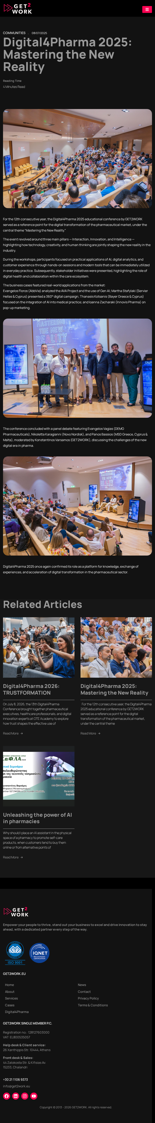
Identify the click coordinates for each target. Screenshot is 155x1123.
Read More (13, 733)
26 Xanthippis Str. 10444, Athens (26, 1050)
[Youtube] (33, 1096)
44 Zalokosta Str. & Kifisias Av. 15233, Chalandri (24, 1065)
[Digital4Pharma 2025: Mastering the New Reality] (116, 647)
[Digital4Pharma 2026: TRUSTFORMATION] (38, 647)
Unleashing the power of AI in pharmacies (37, 818)
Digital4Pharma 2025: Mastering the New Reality (114, 689)
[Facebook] (6, 1096)
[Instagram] (24, 1096)
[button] (147, 9)
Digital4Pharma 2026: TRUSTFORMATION (31, 689)
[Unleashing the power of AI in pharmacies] (38, 776)
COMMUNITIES (14, 33)
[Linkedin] (15, 1096)
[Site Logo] (18, 8)
